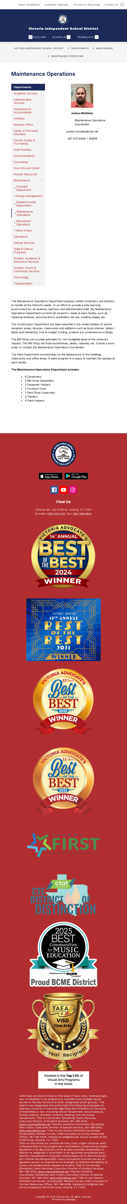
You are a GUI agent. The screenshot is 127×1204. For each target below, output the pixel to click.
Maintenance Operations (67, 56)
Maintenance (104, 48)
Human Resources (25, 174)
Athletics (19, 118)
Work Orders (24, 230)
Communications (24, 155)
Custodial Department (23, 188)
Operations (20, 236)
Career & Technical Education (26, 132)
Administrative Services (22, 101)
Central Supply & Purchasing (24, 142)
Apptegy (70, 1199)
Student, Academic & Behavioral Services (27, 260)
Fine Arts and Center (27, 168)
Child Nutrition (23, 149)
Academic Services (26, 93)
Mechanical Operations (23, 222)
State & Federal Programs (23, 250)
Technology (21, 277)
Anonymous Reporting (86, 4)
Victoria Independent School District (39, 48)
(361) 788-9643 (82, 513)
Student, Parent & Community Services (27, 269)
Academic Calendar (56, 4)
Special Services (24, 242)
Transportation (23, 283)
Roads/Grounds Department (26, 203)
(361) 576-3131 (56, 513)
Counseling (21, 162)
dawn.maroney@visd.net (34, 1124)
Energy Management (29, 196)
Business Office (23, 124)
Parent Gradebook (29, 4)
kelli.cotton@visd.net (32, 1130)
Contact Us (111, 4)
